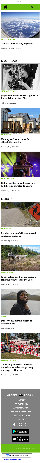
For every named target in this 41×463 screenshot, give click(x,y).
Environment (7, 273)
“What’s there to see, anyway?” (17, 43)
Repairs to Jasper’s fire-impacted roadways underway (18, 234)
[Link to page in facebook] (14, 424)
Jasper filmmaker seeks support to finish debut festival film (19, 97)
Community (6, 135)
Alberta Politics (8, 360)
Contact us (21, 400)
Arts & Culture (8, 91)
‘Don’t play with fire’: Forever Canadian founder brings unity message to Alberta (17, 367)
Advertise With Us (21, 408)
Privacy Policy (21, 404)
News (3, 316)
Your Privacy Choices (19, 455)
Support (21, 420)
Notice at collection (12, 459)
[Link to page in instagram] (27, 424)
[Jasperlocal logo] (20, 395)
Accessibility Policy (21, 416)
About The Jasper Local (21, 412)
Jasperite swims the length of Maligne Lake (16, 322)
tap (36, 7)
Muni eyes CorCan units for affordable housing (15, 141)
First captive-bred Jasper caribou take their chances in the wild (18, 278)
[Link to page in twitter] (20, 424)
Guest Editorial (8, 39)
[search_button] (32, 7)
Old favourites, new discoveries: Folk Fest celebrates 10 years (18, 184)
